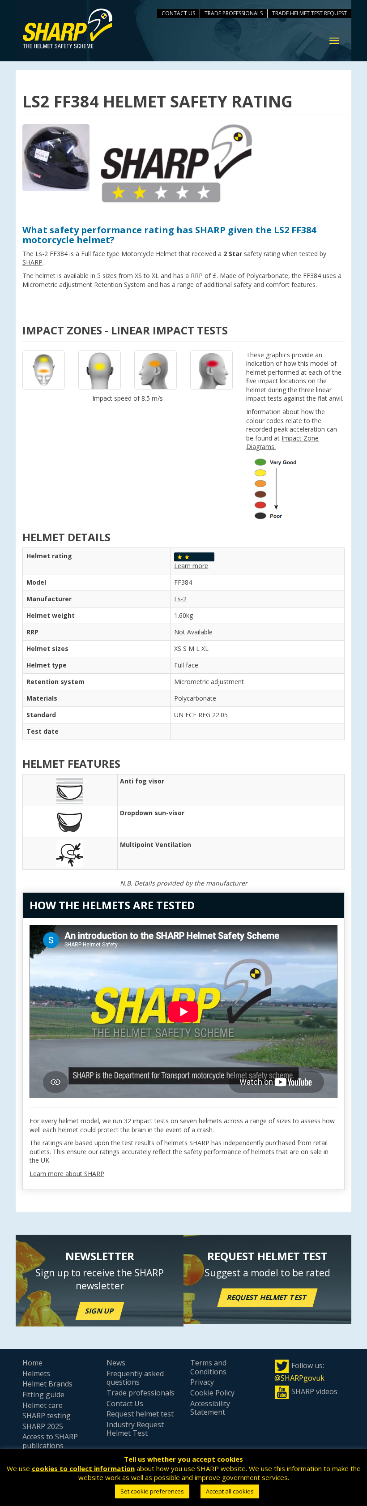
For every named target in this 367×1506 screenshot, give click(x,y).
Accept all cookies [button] (230, 1491)
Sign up (99, 1311)
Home (32, 1363)
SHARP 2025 (42, 1426)
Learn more (191, 565)
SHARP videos (314, 1391)
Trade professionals (141, 1393)
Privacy (202, 1382)
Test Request (329, 13)
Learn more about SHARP (67, 1173)
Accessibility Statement (210, 1408)
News (116, 1363)
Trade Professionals (234, 13)
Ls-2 (180, 599)
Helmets (36, 1373)
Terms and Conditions (208, 1367)
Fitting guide (43, 1394)
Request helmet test (267, 1297)
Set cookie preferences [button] (152, 1491)
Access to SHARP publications (50, 1441)
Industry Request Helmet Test (135, 1429)
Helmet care (42, 1405)
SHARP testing (46, 1415)
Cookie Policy (212, 1393)
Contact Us (178, 13)
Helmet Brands (47, 1384)
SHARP (32, 262)
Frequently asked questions (135, 1378)
